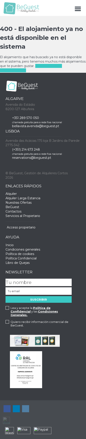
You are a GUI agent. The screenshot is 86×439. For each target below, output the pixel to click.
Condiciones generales (23, 249)
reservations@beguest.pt (31, 158)
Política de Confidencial (30, 309)
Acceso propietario (21, 227)
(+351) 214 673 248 (26, 149)
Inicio (10, 245)
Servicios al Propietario (23, 216)
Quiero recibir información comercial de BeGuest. (39, 323)
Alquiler (11, 194)
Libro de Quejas (18, 263)
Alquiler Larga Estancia (23, 198)
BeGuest (12, 207)
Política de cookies (20, 254)
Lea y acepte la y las (34, 311)
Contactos (13, 211)
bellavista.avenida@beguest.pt (35, 126)
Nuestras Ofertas (19, 203)
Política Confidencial (21, 258)
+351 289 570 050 (25, 118)
